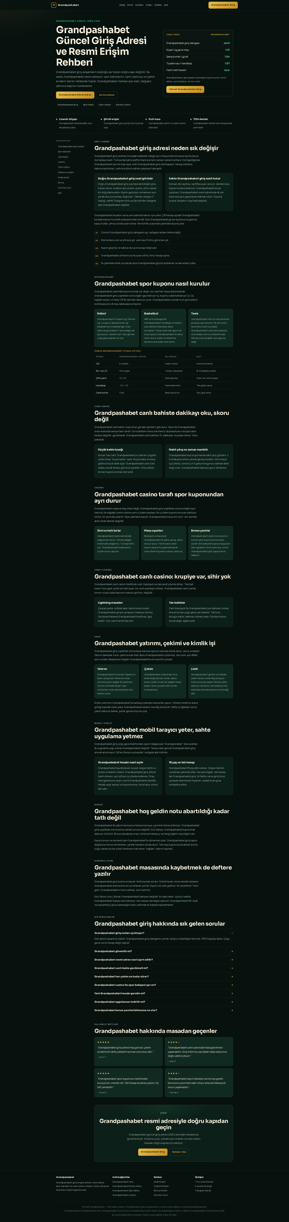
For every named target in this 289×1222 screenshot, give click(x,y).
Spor (130, 5)
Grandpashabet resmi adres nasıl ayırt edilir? (123, 959)
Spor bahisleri (64, 151)
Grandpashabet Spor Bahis (126, 1190)
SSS (166, 5)
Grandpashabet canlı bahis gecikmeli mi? (121, 968)
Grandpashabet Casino (124, 1195)
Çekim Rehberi (161, 1186)
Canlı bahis (63, 156)
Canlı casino (64, 167)
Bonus (61, 182)
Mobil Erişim (160, 1181)
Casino (139, 5)
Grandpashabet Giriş (223, 5)
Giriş (122, 5)
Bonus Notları (160, 1190)
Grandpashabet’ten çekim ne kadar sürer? (121, 976)
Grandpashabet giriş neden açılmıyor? (119, 933)
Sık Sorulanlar (107, 95)
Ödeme (158, 5)
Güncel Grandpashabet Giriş (185, 89)
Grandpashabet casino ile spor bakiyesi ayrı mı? (125, 985)
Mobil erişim (63, 177)
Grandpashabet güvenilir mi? (113, 951)
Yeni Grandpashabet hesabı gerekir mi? (119, 993)
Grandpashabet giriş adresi (71, 146)
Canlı (149, 5)
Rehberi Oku (179, 1152)
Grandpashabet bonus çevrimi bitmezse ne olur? (125, 1010)
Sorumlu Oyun (161, 1195)
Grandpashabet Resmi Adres (75, 95)
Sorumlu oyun (64, 187)
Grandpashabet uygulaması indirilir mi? (119, 1001)
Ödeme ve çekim (66, 172)
